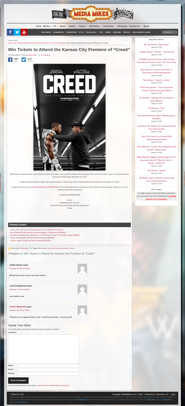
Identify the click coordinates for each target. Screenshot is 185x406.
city (49, 248)
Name (11, 365)
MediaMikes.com (129, 394)
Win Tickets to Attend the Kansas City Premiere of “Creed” (35, 43)
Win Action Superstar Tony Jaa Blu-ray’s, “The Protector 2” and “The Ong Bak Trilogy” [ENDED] (44, 235)
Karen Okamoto (18, 307)
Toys (101, 32)
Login (173, 394)
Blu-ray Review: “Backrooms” (156, 44)
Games (82, 26)
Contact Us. (23, 402)
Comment (12, 332)
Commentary (58, 32)
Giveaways (122, 26)
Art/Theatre (94, 26)
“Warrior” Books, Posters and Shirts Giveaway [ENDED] (30, 241)
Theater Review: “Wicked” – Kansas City (156, 52)
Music (62, 26)
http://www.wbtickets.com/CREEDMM (44, 187)
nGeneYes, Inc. (162, 394)
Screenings (108, 26)
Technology (91, 32)
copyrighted (151, 400)
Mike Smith (32, 55)
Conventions (71, 32)
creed (53, 248)
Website (11, 373)
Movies (46, 26)
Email (11, 369)
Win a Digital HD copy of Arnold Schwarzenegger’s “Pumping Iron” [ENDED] (38, 232)
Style (81, 32)
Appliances (46, 32)
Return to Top (18, 394)
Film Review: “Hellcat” (156, 170)
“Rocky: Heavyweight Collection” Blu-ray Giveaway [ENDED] (32, 238)
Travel (108, 32)
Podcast (126, 32)
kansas (58, 248)
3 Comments (45, 55)
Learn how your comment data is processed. (53, 385)
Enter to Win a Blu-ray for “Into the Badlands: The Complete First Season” (37, 230)
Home (38, 26)
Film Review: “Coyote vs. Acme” (156, 80)
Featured (117, 32)
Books (72, 26)
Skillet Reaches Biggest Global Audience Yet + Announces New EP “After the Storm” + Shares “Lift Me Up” (156, 160)
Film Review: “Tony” (156, 108)
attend (44, 248)
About (146, 26)
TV (55, 26)
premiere (65, 248)
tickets (71, 248)
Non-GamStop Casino (141, 32)
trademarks (166, 400)
